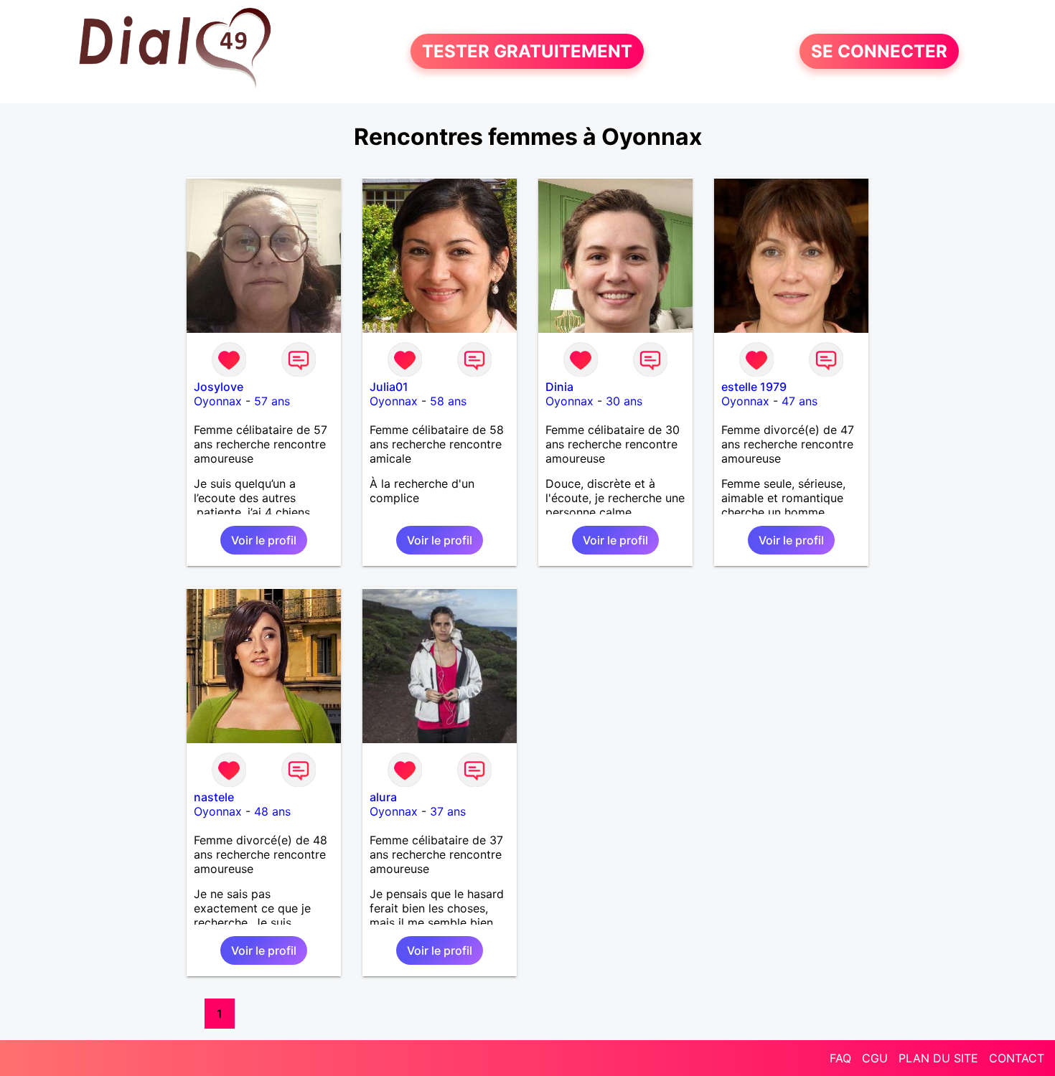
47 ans (799, 401)
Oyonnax (218, 401)
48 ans (272, 811)
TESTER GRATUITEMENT (527, 51)
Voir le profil (263, 540)
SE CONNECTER (879, 51)
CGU (875, 1058)
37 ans (448, 811)
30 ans (624, 401)
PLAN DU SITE (938, 1058)
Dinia (559, 386)
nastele (214, 797)
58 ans (448, 401)
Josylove (218, 386)
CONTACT (1016, 1058)
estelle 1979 (754, 386)
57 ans (272, 401)
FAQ (840, 1058)
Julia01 (389, 386)
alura (383, 797)
